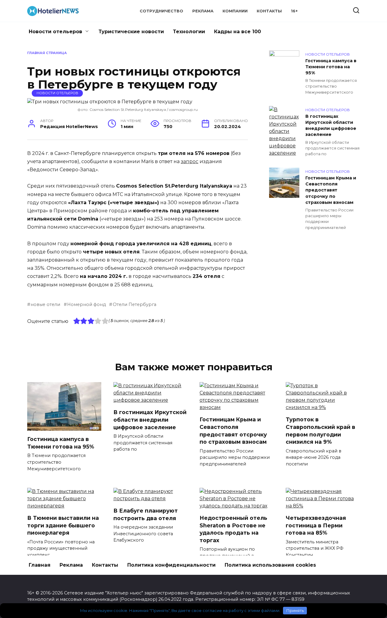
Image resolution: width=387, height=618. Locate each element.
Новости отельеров (55, 31)
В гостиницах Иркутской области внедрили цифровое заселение (330, 125)
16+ (294, 11)
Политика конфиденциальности (171, 565)
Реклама (202, 11)
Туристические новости (131, 31)
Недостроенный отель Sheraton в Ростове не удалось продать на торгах (233, 529)
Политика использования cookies (270, 565)
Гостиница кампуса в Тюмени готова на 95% (330, 67)
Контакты (269, 11)
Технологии (189, 31)
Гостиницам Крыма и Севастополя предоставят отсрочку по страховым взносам (330, 190)
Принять (295, 610)
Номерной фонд (86, 304)
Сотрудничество (161, 11)
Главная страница (47, 53)
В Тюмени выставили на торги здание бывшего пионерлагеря (63, 525)
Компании (235, 11)
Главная (39, 565)
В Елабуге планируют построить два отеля (145, 514)
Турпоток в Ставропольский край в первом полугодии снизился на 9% (320, 430)
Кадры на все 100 (237, 31)
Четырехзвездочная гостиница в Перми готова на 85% (316, 525)
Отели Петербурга (134, 304)
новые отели (45, 304)
